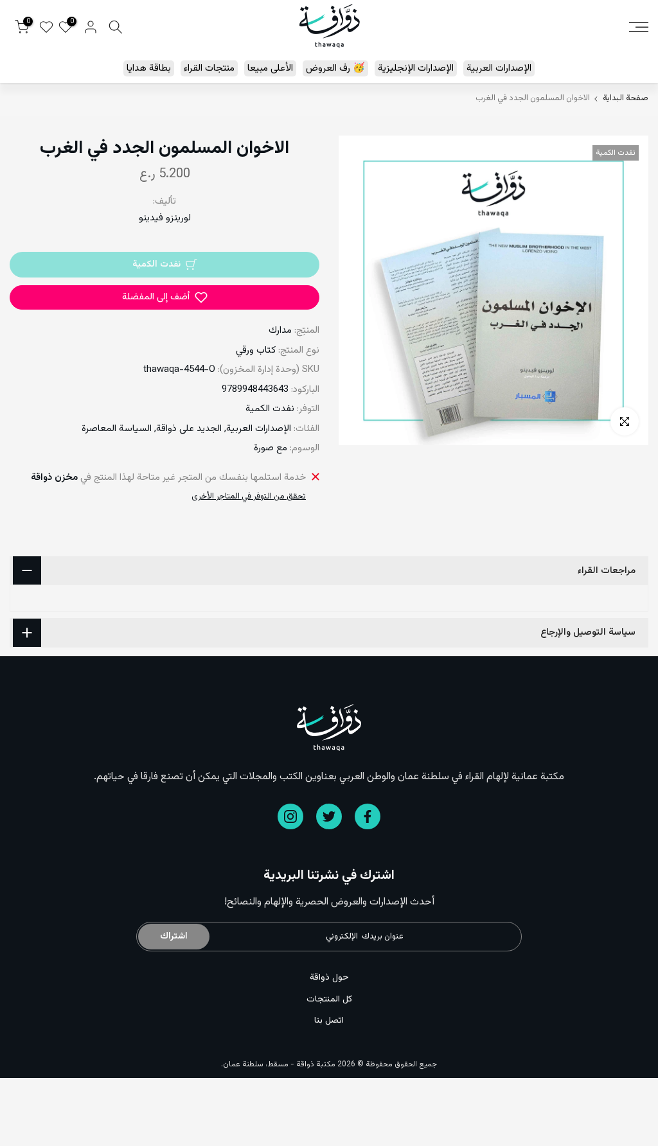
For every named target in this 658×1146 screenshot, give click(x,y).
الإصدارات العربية (499, 68)
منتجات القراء (209, 68)
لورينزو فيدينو (165, 218)
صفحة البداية (625, 98)
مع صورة (270, 448)
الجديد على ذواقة (189, 428)
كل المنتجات (329, 999)
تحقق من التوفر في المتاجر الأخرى (248, 496)
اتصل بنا (329, 1021)
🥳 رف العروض (335, 68)
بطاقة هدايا (149, 68)
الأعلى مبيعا (270, 68)
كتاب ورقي (256, 350)
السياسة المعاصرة (117, 428)
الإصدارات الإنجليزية (416, 68)
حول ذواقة (329, 978)
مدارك (280, 330)
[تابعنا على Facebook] (367, 816)
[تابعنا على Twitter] (329, 816)
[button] (164, 297)
